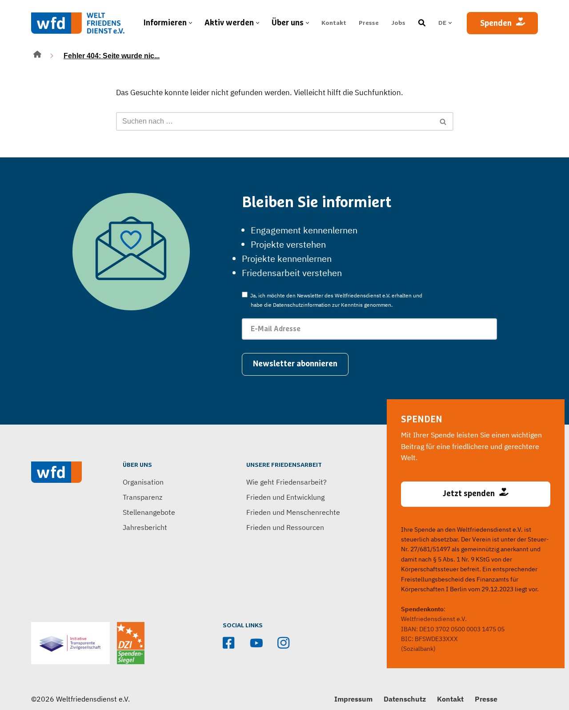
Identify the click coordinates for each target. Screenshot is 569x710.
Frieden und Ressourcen (285, 527)
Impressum (353, 698)
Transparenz (142, 497)
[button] (190, 22)
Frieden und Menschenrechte (293, 512)
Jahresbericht (145, 527)
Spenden (496, 24)
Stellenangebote (149, 512)
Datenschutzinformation (302, 304)
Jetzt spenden (469, 494)
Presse (369, 23)
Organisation (143, 481)
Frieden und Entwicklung (285, 497)
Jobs (398, 23)
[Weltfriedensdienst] (77, 23)
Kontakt (333, 23)
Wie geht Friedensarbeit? (286, 481)
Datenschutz (405, 698)
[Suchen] (443, 121)
